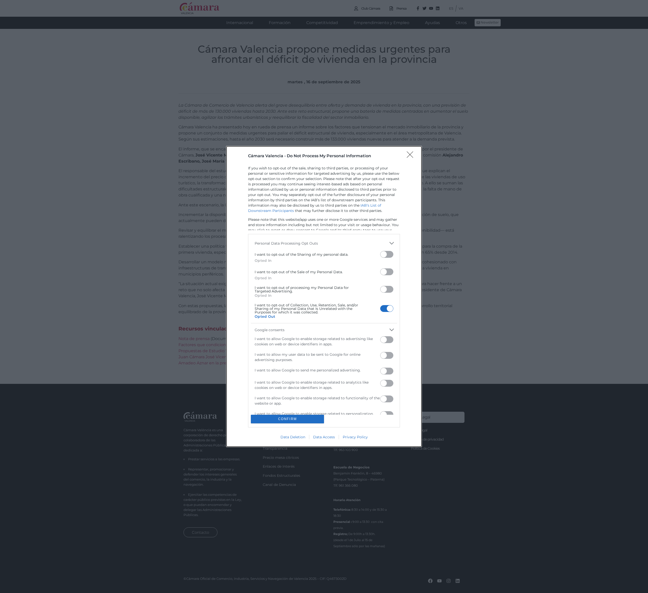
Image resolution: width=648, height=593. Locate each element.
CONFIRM (287, 419)
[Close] (411, 156)
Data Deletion (292, 437)
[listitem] (324, 243)
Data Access (324, 437)
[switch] (386, 254)
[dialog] (324, 296)
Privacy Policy (355, 437)
